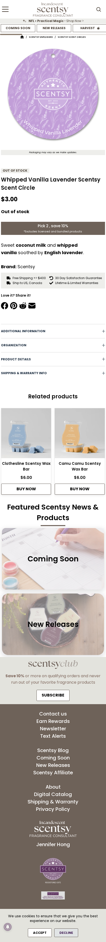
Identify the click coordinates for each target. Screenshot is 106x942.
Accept (40, 932)
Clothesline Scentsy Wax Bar (26, 466)
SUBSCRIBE (53, 695)
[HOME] (22, 37)
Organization (13, 345)
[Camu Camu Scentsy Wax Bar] (80, 434)
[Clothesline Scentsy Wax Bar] (26, 434)
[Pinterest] (13, 305)
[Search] (99, 9)
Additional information (23, 331)
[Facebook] (4, 305)
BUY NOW (26, 489)
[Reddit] (22, 305)
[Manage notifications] (8, 927)
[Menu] (5, 9)
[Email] (31, 305)
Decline (66, 932)
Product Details (16, 359)
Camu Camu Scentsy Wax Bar (80, 466)
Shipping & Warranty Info (24, 373)
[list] (53, 21)
